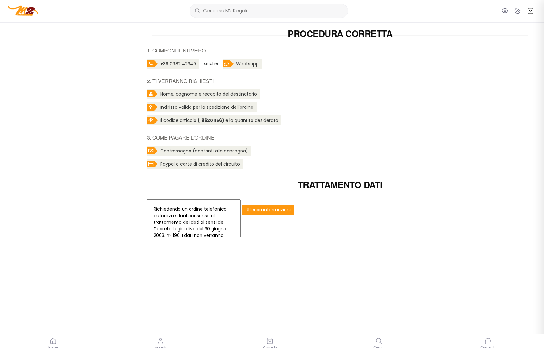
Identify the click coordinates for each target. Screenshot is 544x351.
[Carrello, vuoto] (530, 10)
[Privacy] (505, 10)
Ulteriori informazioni (268, 209)
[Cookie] (517, 10)
